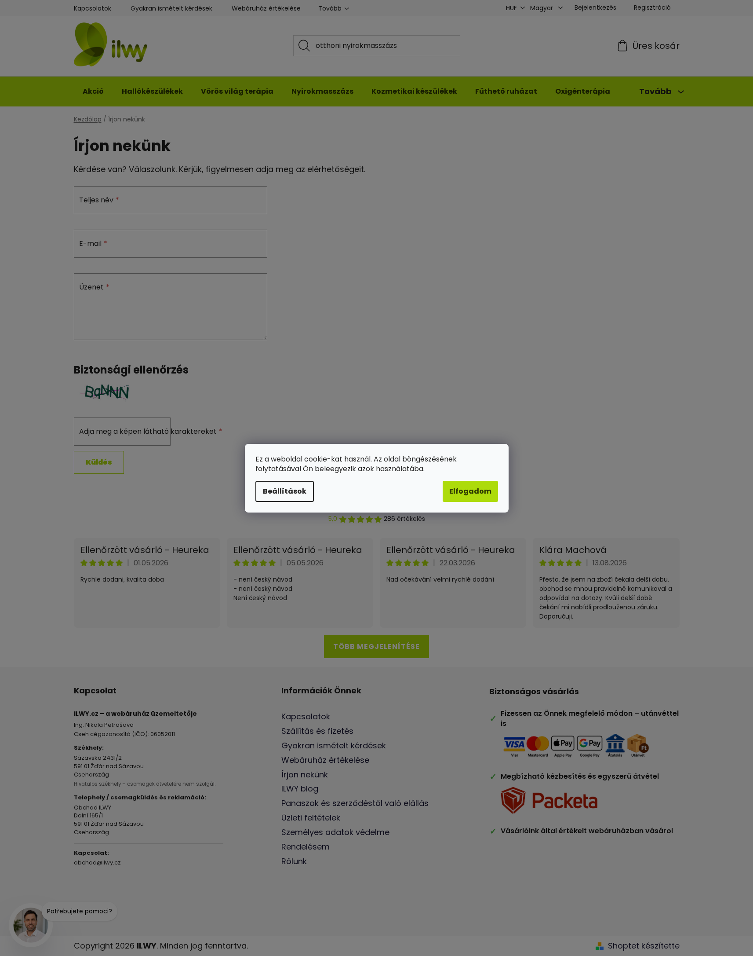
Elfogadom (470, 491)
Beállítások (284, 491)
